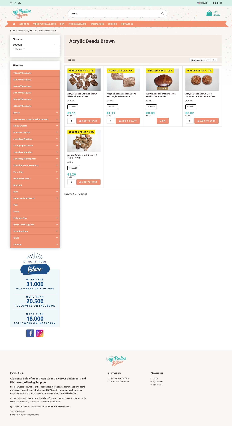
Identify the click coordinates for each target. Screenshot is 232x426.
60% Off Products (22, 86)
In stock (72, 107)
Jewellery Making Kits (24, 159)
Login (155, 378)
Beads (16, 113)
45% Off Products (22, 99)
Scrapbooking (20, 231)
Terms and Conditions (120, 381)
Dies (15, 192)
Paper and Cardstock (24, 198)
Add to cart (89, 121)
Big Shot (17, 185)
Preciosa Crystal (21, 132)
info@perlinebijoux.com (28, 415)
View (163, 121)
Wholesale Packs (22, 178)
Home (19, 65)
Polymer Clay (20, 218)
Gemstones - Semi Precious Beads (30, 119)
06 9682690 (19, 411)
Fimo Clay (18, 172)
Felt (15, 205)
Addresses (157, 385)
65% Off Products (22, 80)
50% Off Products (22, 93)
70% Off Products (22, 73)
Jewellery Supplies (22, 152)
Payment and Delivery (119, 378)
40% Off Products (22, 106)
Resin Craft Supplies (23, 224)
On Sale (17, 244)
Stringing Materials (23, 145)
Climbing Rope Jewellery (26, 165)
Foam (16, 211)
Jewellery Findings (22, 139)
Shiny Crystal (20, 126)
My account (158, 381)
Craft (16, 238)
